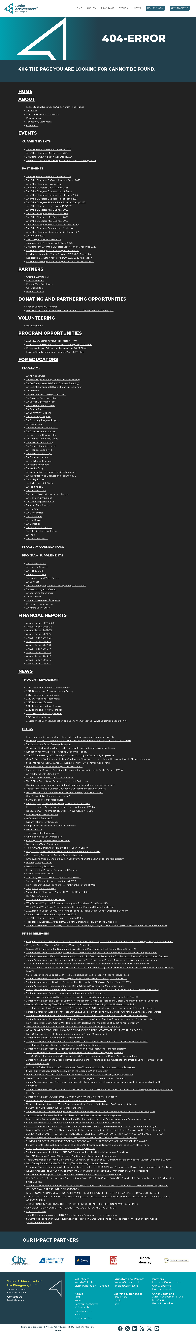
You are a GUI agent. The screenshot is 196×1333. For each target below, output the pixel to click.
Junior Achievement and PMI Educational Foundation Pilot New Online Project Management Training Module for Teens (91, 960)
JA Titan (30, 534)
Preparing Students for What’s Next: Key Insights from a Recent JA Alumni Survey (71, 748)
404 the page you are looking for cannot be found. (86, 69)
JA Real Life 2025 (35, 235)
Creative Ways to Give (38, 276)
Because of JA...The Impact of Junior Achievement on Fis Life (59, 810)
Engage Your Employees (39, 284)
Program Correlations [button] (125, 1285)
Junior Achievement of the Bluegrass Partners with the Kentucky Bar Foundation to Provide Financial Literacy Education (91, 952)
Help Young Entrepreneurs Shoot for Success (51, 825)
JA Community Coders (38, 412)
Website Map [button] (82, 1327)
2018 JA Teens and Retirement (43, 698)
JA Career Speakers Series (40, 405)
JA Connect (32, 581)
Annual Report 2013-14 (38, 660)
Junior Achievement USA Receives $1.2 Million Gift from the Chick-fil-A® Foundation (71, 1096)
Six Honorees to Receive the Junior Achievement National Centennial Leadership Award (74, 1115)
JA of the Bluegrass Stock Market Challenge (50, 228)
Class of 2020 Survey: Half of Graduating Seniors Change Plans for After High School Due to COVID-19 (81, 949)
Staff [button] (77, 1297)
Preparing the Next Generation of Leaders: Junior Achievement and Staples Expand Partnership (78, 740)
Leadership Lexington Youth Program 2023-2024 (52, 250)
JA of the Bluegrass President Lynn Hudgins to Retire (55, 918)
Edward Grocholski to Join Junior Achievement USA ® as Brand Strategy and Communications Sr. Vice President (87, 1170)
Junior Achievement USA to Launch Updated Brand (54, 1037)
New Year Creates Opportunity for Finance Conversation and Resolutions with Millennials (74, 1174)
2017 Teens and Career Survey (42, 695)
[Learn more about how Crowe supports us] (82, 1260)
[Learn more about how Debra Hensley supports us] (144, 1260)
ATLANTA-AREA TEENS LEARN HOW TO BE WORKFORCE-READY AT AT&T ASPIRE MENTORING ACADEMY (84, 1030)
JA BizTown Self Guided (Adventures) (46, 394)
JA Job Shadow (34, 486)
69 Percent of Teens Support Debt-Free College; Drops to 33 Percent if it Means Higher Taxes (77, 974)
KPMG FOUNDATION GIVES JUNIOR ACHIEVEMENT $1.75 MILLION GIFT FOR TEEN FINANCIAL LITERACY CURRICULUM (92, 1193)
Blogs (27, 729)
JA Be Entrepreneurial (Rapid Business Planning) (52, 383)
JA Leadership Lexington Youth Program (48, 494)
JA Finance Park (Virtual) (39, 442)
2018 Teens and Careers (39, 702)
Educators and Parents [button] (128, 1279)
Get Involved (179, 8)
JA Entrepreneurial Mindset (41, 431)
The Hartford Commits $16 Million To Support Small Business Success (63, 1045)
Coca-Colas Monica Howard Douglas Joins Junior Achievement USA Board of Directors (73, 1122)
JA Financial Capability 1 (39, 450)
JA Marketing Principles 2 (40, 501)
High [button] (116, 1304)
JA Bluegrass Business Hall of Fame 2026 (48, 176)
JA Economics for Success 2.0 (42, 427)
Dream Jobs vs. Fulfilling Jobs (42, 822)
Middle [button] (117, 1300)
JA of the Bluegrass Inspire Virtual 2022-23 (49, 206)
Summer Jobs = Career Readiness (44, 799)
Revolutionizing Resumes (40, 866)
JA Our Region (34, 520)
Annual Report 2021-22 (38, 634)
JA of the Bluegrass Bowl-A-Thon (44, 184)
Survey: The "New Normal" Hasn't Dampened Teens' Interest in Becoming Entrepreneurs (74, 1052)
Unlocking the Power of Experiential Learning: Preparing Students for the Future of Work (74, 770)
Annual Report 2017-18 (38, 645)
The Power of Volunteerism (41, 833)
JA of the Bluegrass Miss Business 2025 (47, 217)
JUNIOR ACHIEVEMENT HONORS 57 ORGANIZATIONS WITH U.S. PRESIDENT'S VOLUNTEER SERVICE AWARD (86, 1141)
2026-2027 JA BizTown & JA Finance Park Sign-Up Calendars (59, 344)
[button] (95, 8)
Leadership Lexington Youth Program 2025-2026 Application (59, 257)
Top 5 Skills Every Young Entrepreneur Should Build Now (57, 781)
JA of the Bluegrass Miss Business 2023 (47, 209)
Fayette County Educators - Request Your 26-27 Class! (55, 352)
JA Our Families (34, 512)
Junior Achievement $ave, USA (43, 600)
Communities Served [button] (87, 1304)
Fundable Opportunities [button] (166, 1282)
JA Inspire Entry (34, 468)
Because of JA (34, 829)
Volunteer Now (34, 325)
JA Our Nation (34, 516)
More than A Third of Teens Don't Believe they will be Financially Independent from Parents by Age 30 (82, 997)
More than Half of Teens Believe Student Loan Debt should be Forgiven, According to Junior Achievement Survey (88, 1119)
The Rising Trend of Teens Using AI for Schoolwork (53, 877)
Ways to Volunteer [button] (85, 1282)
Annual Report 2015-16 (38, 652)
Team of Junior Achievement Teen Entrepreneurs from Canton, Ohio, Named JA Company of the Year (81, 1104)
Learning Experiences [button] (127, 1294)
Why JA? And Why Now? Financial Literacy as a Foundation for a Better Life (67, 903)
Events (123, 8)
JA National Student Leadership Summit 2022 (51, 914)
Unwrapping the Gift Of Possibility (44, 836)
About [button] (79, 1294)
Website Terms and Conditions (42, 114)
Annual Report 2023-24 (39, 626)
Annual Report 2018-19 (38, 641)
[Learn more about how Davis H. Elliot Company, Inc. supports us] (113, 1260)
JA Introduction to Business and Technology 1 (51, 472)
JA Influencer (33, 596)
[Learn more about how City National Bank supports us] (19, 1260)
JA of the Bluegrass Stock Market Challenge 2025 (53, 232)
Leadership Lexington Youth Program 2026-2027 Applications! (60, 261)
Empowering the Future (39, 873)
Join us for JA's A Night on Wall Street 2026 (49, 156)
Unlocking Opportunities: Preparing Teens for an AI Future (58, 803)
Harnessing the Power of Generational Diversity (51, 870)
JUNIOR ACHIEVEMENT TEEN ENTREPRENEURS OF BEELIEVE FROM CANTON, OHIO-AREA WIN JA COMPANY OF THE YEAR (95, 1133)
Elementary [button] (120, 1297)
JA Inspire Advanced (37, 464)
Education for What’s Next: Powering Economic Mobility (57, 751)
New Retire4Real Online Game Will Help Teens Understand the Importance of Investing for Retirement (82, 1022)
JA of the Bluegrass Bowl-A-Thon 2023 (47, 187)
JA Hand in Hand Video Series (42, 578)
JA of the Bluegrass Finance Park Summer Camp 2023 (56, 202)
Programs (107, 8)
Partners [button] (158, 1279)
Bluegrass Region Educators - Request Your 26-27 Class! (56, 348)
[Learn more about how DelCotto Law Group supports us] (176, 1260)
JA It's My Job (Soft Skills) (39, 483)
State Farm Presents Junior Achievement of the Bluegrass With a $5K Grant (67, 1071)
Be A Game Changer (37, 896)
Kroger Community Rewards (41, 306)
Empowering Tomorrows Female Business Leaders (54, 855)
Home (78, 8)
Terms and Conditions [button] (32, 1327)
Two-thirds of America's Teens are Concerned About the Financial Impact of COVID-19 (73, 1026)
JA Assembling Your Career (41, 589)
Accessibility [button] (67, 1327)
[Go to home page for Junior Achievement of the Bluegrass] (21, 8)
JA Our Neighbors (36, 563)
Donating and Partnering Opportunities (72, 299)
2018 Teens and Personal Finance (44, 709)
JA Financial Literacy (37, 457)
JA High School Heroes (38, 461)
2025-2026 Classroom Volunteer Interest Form (51, 340)
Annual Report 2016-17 (38, 648)
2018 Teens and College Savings (43, 706)
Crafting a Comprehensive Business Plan (48, 840)
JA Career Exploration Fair (40, 401)
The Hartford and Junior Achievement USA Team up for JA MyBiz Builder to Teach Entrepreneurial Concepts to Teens (90, 1008)
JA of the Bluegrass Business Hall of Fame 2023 (52, 195)
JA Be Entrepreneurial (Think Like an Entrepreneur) (54, 387)
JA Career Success (36, 409)
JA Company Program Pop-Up (43, 420)
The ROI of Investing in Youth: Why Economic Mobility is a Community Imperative (70, 755)
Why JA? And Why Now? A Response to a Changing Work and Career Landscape (70, 907)
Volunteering (36, 318)
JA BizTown (32, 390)
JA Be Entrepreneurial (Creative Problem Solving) (53, 379)
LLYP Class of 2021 (36, 1211)
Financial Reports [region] (162, 1289)
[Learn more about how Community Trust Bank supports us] (51, 1260)
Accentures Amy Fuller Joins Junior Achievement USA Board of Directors (66, 1100)
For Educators (38, 359)
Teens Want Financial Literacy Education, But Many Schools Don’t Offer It (66, 788)
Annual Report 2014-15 (38, 656)
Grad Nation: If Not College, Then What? (48, 796)
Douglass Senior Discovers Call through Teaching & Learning (59, 945)
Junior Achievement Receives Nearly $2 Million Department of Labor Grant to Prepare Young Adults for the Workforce (90, 1019)
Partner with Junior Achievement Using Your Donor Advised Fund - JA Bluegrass (69, 310)
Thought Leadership (40, 679)
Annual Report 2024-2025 (40, 623)
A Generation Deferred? (39, 818)
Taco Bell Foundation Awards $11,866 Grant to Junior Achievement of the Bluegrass (71, 921)
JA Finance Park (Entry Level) (42, 438)
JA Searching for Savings (39, 593)
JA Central (31, 110)
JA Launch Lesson (36, 490)
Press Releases (35, 933)
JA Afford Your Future (38, 607)
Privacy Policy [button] (52, 1327)
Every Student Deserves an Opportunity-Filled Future (55, 107)
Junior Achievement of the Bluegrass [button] (167, 1298)
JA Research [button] (82, 1307)
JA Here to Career (36, 574)
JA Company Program (38, 416)
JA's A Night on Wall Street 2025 (43, 239)
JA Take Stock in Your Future (42, 531)
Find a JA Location (162, 1303)
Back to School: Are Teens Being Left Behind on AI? (54, 766)
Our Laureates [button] (83, 1318)
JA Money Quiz (34, 570)
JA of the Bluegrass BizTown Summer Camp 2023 (53, 180)
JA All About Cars (35, 375)
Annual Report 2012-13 (38, 663)
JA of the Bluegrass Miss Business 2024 (47, 213)
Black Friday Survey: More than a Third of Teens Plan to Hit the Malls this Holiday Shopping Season (79, 1074)
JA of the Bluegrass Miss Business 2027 (47, 153)
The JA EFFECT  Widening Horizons (45, 899)
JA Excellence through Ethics (42, 435)
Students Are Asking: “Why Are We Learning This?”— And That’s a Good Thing (68, 762)
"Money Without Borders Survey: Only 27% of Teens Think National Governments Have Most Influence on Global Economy (92, 989)
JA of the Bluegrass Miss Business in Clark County (52, 224)
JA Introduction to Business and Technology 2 (51, 475)
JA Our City (32, 509)
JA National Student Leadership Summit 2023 (51, 881)
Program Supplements (42, 555)
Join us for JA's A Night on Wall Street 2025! (49, 243)
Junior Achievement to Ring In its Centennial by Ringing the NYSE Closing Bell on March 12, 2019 (78, 982)
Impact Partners (35, 291)
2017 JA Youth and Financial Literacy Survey (49, 691)
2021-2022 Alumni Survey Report (44, 713)
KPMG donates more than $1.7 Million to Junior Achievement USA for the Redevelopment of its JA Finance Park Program (92, 1126)
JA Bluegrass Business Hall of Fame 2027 (48, 149)
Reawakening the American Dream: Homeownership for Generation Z (64, 792)
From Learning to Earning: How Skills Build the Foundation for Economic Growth (70, 737)
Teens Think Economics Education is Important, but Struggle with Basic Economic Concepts (76, 1078)
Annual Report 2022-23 (39, 630)
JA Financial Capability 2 (39, 453)
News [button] (78, 1314)
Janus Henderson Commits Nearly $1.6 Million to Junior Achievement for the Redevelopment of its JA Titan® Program (90, 1111)
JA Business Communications (42, 398)
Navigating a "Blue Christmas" (42, 844)
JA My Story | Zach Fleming (41, 888)
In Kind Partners (35, 280)
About (91, 8)
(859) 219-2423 (15, 1299)
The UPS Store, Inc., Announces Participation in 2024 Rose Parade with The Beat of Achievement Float (82, 1056)
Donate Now (155, 8)
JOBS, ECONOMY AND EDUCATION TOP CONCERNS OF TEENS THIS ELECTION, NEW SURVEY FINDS (82, 1204)
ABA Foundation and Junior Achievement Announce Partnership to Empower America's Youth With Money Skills (87, 963)
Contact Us (32, 125)
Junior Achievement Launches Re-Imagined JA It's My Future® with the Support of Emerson (76, 978)
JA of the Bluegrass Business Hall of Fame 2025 (52, 198)
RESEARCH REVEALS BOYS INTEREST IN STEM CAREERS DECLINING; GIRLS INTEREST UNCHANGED (81, 1137)
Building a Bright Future (39, 862)
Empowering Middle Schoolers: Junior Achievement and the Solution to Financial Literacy (75, 858)
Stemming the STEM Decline (42, 814)
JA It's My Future (35, 479)
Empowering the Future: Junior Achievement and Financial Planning (63, 851)
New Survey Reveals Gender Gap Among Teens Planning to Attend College (67, 1163)
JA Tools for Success (37, 538)
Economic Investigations (39, 604)
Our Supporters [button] (161, 1285)
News (137, 8)
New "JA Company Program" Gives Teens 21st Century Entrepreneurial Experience (71, 1156)
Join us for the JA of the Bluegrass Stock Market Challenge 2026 (61, 160)
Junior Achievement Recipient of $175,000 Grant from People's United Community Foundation (77, 1152)
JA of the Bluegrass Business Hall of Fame (49, 191)
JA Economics (34, 424)
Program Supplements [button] (126, 1282)
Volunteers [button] (82, 1279)
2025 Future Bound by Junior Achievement (50, 777)
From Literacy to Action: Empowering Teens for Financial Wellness (62, 807)
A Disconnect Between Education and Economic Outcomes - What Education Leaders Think (76, 720)
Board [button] (78, 1300)
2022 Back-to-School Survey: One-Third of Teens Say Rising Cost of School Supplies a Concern (77, 910)
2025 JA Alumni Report (39, 717)
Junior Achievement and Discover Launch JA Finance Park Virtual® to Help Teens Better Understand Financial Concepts (92, 1000)
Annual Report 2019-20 (39, 637)
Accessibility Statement (39, 121)
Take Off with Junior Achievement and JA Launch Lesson (57, 847)
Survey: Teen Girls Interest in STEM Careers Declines (54, 1107)
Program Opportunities (50, 333)
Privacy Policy (33, 118)
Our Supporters (34, 287)
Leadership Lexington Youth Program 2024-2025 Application (59, 254)
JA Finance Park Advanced (41, 446)
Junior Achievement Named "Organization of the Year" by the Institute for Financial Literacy (76, 1048)
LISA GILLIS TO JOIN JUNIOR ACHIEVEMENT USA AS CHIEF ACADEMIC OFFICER (71, 1207)
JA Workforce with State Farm (42, 774)
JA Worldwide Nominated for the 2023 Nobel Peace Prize (57, 892)
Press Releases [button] (83, 1311)
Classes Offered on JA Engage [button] (92, 1285)
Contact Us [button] (14, 1296)
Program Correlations (43, 546)
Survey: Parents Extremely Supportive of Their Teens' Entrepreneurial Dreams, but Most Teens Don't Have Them (87, 1145)
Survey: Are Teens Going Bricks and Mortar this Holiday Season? (60, 1148)
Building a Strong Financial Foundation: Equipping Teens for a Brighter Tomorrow (70, 785)
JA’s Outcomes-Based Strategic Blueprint (48, 744)
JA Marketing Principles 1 (39, 498)
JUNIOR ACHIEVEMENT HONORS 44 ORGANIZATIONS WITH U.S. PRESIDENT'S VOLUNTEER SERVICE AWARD (87, 1041)
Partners (30, 269)
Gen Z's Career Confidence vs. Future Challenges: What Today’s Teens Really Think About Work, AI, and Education (88, 759)
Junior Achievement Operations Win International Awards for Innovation (65, 993)
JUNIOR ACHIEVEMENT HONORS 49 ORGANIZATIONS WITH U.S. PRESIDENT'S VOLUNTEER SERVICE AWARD (87, 1015)
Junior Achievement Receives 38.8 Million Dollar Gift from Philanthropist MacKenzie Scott (75, 986)
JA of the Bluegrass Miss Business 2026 (47, 221)
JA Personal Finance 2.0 (39, 527)
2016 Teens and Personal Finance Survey (48, 687)
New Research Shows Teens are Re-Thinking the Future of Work (61, 884)
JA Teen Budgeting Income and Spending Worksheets (56, 585)
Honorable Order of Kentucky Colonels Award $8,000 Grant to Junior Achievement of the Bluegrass (80, 1067)
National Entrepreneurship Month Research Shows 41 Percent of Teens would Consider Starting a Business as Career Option (94, 1011)
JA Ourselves (33, 523)
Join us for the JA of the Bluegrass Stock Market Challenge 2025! (61, 246)
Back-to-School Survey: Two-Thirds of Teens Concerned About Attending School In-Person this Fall (80, 1004)
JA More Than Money (38, 505)
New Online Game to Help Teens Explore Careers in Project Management (66, 1034)
